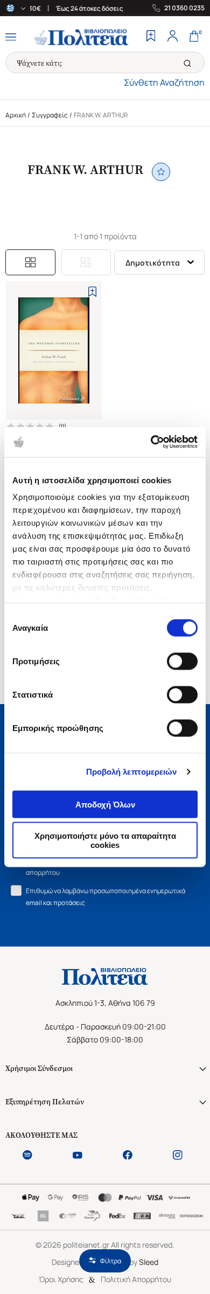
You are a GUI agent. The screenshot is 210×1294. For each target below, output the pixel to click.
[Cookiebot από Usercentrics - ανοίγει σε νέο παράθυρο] (151, 442)
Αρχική (15, 115)
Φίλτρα (110, 1260)
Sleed (148, 1262)
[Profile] (172, 37)
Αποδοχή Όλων (105, 804)
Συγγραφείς (50, 115)
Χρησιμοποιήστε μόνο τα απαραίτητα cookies (105, 840)
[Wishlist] (151, 37)
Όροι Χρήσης (61, 1279)
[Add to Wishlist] (92, 292)
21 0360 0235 (184, 8)
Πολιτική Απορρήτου (136, 1279)
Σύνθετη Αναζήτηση (164, 82)
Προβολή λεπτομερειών (131, 771)
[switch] (182, 661)
